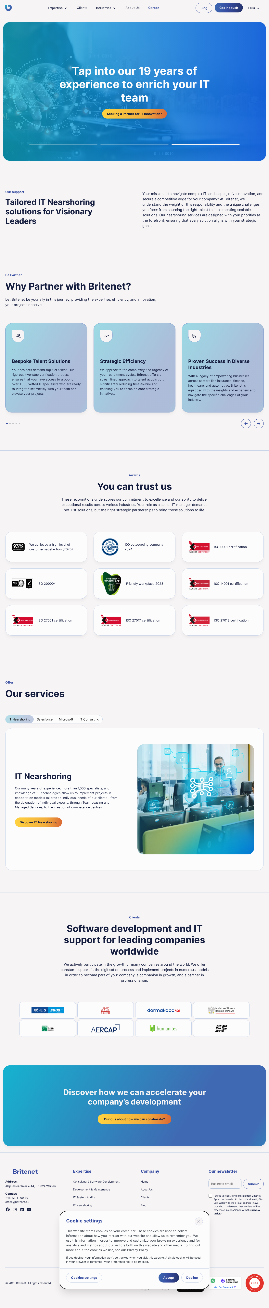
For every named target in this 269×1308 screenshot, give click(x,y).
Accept (168, 1278)
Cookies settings (84, 1278)
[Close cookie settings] (199, 1221)
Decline (192, 1278)
